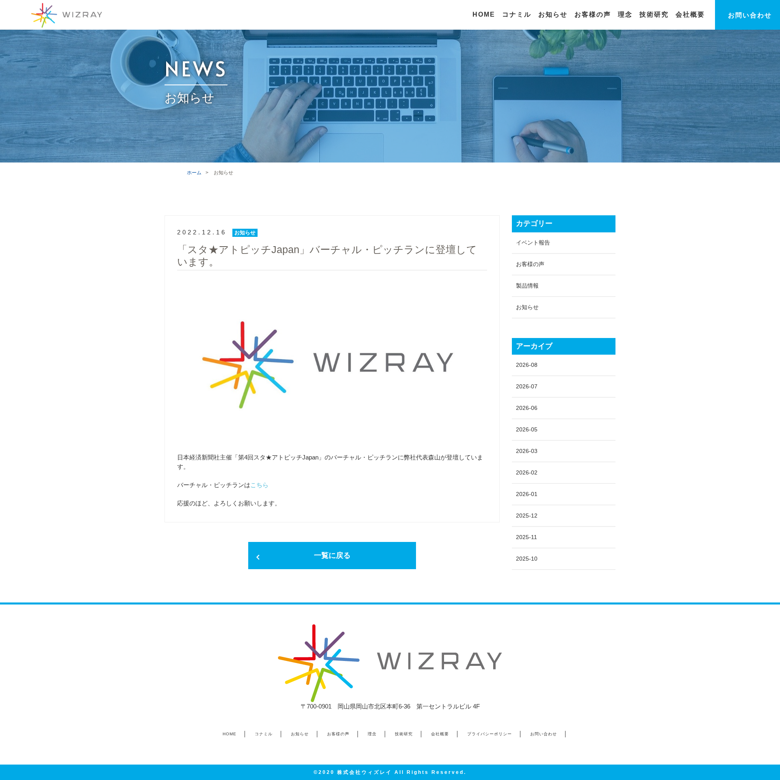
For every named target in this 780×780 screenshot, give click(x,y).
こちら (259, 484)
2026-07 (526, 386)
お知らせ (527, 307)
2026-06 (526, 408)
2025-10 (526, 558)
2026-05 (526, 429)
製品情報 (527, 285)
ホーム (194, 173)
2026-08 (526, 365)
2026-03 (526, 451)
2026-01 (526, 494)
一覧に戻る (332, 555)
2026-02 (526, 472)
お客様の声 (530, 264)
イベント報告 (533, 242)
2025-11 (526, 537)
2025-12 (526, 515)
